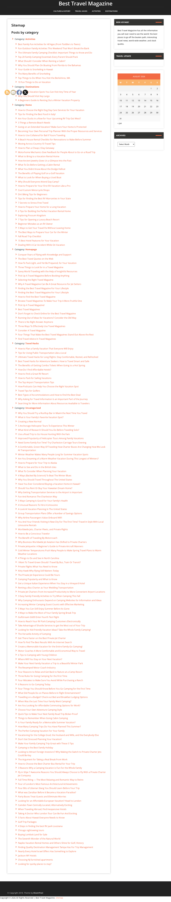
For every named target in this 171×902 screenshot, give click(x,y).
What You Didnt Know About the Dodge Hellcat (41, 169)
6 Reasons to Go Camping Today (34, 684)
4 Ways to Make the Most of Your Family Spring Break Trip (47, 612)
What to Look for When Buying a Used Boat (39, 177)
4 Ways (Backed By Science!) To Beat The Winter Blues (44, 475)
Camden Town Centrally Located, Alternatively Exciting (45, 805)
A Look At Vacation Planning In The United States (42, 509)
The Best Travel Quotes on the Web (35, 258)
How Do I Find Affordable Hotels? (34, 369)
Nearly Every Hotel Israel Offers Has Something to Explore (47, 851)
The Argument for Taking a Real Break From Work (42, 759)
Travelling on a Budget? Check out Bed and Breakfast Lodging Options (53, 697)
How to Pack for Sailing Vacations (34, 378)
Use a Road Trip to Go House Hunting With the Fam (44, 434)
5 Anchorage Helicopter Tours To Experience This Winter (46, 425)
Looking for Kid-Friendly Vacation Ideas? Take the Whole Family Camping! (54, 629)
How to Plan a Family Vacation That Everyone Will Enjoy (45, 348)
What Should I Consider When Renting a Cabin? (41, 61)
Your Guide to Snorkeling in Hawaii (35, 69)
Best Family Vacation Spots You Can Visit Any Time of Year (47, 91)
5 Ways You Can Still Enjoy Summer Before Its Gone (43, 608)
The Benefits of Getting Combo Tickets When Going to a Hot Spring (51, 365)
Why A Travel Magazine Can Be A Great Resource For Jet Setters (49, 284)
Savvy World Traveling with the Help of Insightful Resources (47, 271)
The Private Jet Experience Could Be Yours (39, 575)
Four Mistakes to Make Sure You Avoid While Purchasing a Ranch (50, 680)
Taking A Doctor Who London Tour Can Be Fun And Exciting (47, 813)
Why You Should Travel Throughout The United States (45, 479)
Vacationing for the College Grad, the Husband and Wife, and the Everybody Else (58, 735)
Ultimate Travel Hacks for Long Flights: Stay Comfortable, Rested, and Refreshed (58, 357)
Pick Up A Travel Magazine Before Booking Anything (43, 275)
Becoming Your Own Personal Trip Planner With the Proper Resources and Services (60, 131)
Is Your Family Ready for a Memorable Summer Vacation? (46, 722)
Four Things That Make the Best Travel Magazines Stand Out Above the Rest (56, 334)
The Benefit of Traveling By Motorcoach (37, 537)
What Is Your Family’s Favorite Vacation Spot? (40, 417)
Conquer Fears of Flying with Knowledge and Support (44, 254)
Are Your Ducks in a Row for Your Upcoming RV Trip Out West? (49, 118)
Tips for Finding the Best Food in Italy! (37, 114)
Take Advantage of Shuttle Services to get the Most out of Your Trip (51, 625)
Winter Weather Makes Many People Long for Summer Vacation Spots (53, 454)
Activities (96, 11)
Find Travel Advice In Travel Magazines (37, 338)
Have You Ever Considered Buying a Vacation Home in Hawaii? (49, 483)
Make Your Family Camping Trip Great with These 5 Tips (46, 743)
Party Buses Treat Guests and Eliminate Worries (42, 796)
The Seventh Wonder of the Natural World (39, 838)
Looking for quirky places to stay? (34, 864)
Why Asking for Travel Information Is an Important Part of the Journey (53, 399)
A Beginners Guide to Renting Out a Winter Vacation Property (49, 100)
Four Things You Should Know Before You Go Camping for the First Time (54, 688)
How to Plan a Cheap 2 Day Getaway (36, 148)
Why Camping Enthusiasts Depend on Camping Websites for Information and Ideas (60, 600)
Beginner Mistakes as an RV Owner (35, 223)
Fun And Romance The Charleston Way (37, 496)
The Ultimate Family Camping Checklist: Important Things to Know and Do (55, 52)
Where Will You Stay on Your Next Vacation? (40, 659)
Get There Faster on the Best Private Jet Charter (42, 638)
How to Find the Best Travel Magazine (36, 296)
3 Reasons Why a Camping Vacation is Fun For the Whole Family (50, 767)
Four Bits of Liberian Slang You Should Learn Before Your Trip (49, 788)
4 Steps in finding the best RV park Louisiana (40, 826)
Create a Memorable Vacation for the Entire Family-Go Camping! (50, 646)
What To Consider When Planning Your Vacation (42, 471)
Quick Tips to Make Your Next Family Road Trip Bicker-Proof (48, 714)
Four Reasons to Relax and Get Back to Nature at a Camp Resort (50, 671)
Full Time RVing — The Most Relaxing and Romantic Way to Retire (50, 779)
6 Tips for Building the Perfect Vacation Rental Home (44, 211)
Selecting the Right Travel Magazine (35, 279)
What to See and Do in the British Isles (37, 467)
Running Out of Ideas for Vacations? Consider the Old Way (47, 317)
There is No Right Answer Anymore (35, 321)
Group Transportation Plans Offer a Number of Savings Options (50, 513)
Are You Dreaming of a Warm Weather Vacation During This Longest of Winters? (58, 458)
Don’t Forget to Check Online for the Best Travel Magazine (47, 313)
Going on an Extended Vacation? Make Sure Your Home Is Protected (52, 126)
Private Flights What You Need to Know (37, 566)
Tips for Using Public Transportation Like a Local (42, 352)
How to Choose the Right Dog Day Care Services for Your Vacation (51, 110)
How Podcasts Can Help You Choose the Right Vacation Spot (48, 386)
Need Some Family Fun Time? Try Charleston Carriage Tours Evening (52, 442)
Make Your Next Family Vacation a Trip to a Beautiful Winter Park (50, 663)
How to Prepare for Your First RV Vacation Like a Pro (44, 185)
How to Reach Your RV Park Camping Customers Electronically (49, 621)
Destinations (111, 11)
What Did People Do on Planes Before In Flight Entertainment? (49, 692)
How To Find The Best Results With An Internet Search (45, 642)
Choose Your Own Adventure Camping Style (40, 709)
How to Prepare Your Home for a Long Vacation (42, 206)
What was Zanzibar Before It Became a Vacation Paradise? (47, 792)
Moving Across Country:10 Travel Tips (37, 143)
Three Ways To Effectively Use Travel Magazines (41, 326)
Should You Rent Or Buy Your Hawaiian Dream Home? (45, 488)
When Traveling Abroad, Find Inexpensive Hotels (42, 809)
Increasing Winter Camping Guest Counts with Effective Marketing (51, 604)
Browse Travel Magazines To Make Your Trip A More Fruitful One (50, 300)
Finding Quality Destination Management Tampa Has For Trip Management (55, 847)
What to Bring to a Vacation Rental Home (38, 156)
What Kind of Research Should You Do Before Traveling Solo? (48, 429)
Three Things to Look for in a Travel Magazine (40, 267)
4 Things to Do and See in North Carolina (38, 558)
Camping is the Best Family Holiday (35, 747)
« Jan (120, 123)
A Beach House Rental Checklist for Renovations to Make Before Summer (54, 139)
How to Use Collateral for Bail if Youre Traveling (41, 135)
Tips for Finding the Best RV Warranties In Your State (44, 198)
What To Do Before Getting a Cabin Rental (39, 164)
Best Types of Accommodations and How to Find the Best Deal (49, 394)
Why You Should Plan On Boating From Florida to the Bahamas (49, 65)
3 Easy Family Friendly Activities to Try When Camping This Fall (49, 596)
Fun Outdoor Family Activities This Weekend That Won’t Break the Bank (53, 48)
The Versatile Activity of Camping (34, 633)
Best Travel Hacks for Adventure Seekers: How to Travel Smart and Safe (53, 361)
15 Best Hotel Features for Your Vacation (38, 240)
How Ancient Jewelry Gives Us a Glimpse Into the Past (44, 160)
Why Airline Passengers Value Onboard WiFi (40, 517)
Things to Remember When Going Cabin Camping (43, 718)
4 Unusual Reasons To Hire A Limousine (38, 505)
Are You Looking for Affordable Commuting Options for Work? (49, 705)
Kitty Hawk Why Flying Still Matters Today (38, 570)
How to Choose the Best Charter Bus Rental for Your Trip (46, 763)
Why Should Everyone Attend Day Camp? (38, 181)
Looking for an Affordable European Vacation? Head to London (49, 800)
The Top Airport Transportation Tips (36, 382)
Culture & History (61, 11)
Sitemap (59, 898)
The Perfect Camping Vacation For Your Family (41, 730)
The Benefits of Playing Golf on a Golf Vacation (41, 173)
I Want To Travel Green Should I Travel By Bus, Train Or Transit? (49, 562)
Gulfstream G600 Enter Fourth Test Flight (38, 617)
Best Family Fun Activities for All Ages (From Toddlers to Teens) (49, 44)
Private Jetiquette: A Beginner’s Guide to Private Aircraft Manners (50, 546)
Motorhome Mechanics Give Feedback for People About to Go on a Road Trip (56, 152)
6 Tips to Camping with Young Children (37, 655)
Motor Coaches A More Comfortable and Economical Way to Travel (51, 650)
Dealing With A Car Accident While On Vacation (41, 244)
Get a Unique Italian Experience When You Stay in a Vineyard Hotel (51, 583)
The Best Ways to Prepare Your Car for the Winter (43, 232)
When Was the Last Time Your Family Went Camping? (44, 701)
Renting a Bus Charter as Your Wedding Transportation (45, 587)
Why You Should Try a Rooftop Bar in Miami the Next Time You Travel (52, 413)
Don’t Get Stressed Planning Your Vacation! (40, 739)
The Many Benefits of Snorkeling (34, 73)
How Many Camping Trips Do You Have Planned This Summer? (49, 726)
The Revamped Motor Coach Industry (37, 667)
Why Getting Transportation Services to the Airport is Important (50, 492)
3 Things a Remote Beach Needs (34, 122)
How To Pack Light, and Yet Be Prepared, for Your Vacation (47, 263)
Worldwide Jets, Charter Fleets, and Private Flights (43, 529)
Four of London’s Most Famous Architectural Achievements (47, 784)
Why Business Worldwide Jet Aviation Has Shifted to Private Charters (52, 542)
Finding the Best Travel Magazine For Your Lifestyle (43, 288)
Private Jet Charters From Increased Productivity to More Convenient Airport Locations (61, 591)
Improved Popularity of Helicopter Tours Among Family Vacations (51, 438)
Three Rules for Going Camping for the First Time (42, 676)
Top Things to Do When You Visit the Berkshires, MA (44, 78)
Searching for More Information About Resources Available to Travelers (54, 403)
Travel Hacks (81, 11)
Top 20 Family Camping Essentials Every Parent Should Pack (48, 56)
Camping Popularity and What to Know (37, 579)
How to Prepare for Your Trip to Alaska (37, 462)
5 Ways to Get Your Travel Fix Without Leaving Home (44, 227)
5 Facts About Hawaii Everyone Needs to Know (41, 817)
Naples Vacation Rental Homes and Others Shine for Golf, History (51, 842)
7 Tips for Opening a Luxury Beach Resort (38, 219)
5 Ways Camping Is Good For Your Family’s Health (43, 500)
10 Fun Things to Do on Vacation (34, 82)
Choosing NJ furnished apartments (35, 859)
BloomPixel (38, 893)
